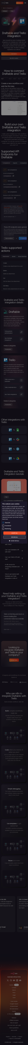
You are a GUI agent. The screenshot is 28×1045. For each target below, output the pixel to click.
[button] (14, 541)
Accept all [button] (15, 533)
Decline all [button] (14, 537)
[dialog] (14, 522)
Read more (5, 519)
